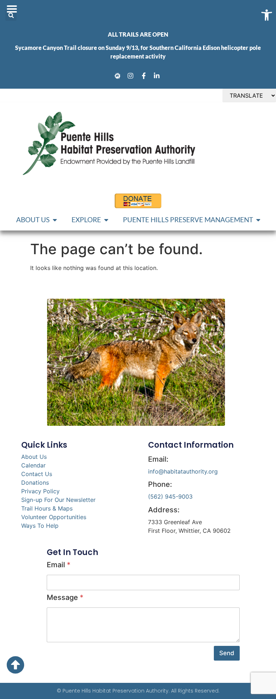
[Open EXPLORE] (106, 220)
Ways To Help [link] (40, 525)
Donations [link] (35, 482)
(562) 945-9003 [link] (170, 496)
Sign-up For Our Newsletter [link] (58, 499)
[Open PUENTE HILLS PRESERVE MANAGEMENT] (258, 220)
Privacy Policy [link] (40, 491)
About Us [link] (34, 456)
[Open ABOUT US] (54, 220)
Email (58, 564)
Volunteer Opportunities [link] (53, 517)
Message (65, 597)
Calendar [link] (33, 465)
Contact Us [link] (36, 473)
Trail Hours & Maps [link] (47, 508)
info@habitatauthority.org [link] (183, 471)
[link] (119, 76)
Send (226, 653)
